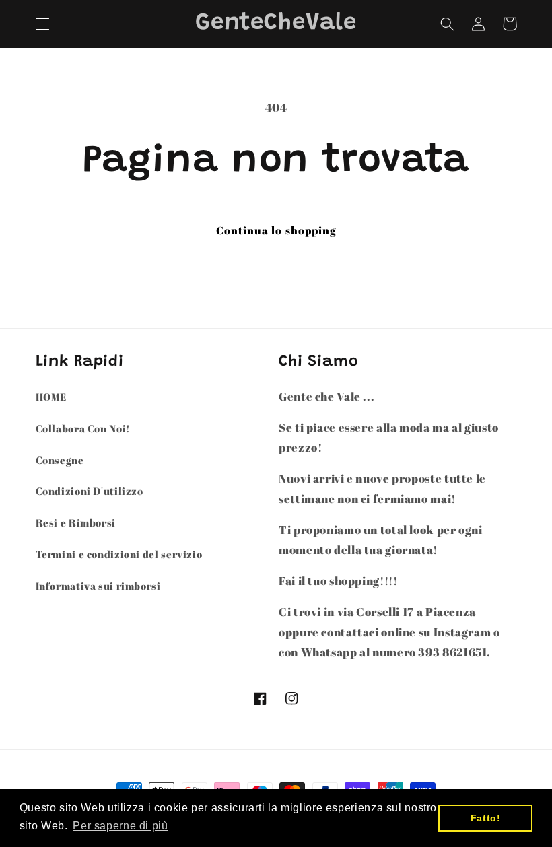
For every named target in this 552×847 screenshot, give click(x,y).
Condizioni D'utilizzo (89, 491)
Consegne (60, 460)
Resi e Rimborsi (76, 522)
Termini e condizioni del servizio (119, 554)
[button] (42, 23)
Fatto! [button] (486, 818)
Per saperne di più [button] (120, 826)
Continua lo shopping (276, 230)
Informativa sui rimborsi (98, 585)
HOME (51, 396)
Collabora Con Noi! (83, 428)
